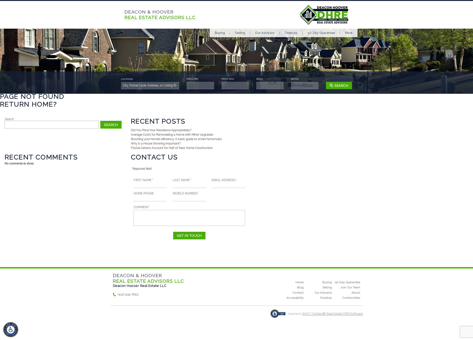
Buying (220, 32)
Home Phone (144, 193)
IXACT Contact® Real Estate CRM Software (332, 313)
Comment (141, 207)
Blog (300, 287)
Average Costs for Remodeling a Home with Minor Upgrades (172, 134)
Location (127, 79)
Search (9, 119)
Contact (298, 292)
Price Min (192, 79)
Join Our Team (350, 287)
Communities (351, 297)
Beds (259, 79)
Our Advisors (264, 32)
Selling (240, 32)
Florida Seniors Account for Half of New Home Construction (172, 148)
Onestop (291, 32)
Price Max (228, 79)
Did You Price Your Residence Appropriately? (161, 130)
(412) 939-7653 (128, 294)
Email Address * (224, 180)
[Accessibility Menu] (10, 330)
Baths (295, 79)
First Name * (143, 180)
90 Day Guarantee (321, 32)
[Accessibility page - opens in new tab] (278, 315)
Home (300, 282)
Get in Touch (189, 236)
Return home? (28, 104)
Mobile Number (185, 193)
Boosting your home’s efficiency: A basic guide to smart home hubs (176, 139)
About (356, 292)
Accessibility (295, 297)
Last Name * (182, 180)
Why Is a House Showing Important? (156, 143)
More (349, 32)
